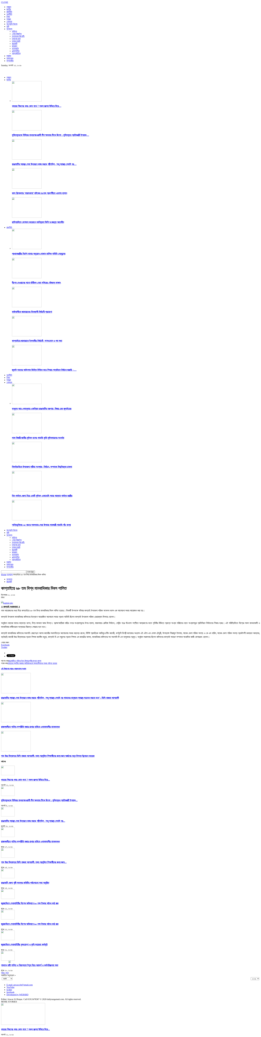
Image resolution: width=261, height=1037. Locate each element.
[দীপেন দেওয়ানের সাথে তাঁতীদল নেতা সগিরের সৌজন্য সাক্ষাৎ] (27, 277)
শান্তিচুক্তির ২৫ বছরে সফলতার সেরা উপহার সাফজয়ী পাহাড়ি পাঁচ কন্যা (41, 524)
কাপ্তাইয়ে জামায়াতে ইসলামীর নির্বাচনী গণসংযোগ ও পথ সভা (37, 340)
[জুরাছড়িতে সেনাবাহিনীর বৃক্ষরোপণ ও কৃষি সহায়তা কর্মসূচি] (8, 939)
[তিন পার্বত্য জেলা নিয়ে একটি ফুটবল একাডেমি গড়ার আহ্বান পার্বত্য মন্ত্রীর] (27, 490)
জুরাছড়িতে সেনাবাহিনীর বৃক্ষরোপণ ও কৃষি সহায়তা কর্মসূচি (24, 944)
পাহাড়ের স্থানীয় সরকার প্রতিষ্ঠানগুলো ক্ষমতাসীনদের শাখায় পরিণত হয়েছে (32, 663)
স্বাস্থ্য (9, 19)
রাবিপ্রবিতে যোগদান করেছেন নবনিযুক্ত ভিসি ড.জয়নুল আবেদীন (38, 222)
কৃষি (8, 26)
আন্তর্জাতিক (16, 53)
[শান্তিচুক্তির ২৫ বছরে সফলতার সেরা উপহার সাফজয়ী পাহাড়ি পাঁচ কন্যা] (27, 519)
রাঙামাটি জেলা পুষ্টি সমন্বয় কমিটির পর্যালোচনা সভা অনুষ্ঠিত (25, 882)
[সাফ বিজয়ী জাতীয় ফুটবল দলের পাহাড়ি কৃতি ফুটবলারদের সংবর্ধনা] (27, 432)
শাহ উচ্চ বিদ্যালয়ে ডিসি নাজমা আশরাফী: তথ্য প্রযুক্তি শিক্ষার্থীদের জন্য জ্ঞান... (34, 862)
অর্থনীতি (9, 14)
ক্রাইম (9, 56)
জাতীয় (9, 9)
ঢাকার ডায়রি (16, 41)
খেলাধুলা (9, 21)
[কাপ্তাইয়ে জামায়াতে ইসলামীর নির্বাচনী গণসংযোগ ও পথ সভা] (27, 335)
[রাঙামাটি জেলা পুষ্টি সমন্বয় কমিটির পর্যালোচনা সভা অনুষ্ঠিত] (8, 877)
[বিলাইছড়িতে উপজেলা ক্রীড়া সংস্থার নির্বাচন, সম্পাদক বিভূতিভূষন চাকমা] (27, 461)
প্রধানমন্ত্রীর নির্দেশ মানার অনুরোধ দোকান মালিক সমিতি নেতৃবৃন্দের (38, 253)
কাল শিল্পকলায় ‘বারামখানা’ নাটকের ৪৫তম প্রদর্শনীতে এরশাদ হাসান (39, 193)
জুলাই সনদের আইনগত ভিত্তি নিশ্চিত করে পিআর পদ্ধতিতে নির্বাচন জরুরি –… (44, 369)
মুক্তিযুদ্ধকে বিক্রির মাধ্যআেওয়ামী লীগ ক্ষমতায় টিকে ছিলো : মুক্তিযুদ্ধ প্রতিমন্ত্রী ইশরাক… (50, 135)
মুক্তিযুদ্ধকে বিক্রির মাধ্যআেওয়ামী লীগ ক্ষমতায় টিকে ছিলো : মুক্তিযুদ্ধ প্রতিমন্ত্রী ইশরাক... (39, 800)
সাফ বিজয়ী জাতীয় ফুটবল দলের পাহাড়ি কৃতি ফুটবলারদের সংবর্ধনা (38, 437)
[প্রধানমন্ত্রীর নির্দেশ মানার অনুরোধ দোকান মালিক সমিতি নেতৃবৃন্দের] (27, 248)
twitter (9, 990)
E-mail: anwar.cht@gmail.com (20, 985)
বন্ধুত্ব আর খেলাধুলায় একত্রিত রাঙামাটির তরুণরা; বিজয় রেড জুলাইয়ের (41, 408)
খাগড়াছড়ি (15, 48)
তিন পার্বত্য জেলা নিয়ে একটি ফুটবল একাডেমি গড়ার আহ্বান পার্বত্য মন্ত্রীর (42, 495)
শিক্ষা (8, 17)
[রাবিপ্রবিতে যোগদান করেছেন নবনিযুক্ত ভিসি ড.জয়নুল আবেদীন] (27, 217)
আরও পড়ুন (5, 973)
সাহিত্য (14, 31)
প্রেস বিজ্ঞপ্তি (17, 34)
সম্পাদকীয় (10, 61)
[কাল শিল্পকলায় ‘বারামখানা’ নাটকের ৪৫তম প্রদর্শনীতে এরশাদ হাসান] (27, 188)
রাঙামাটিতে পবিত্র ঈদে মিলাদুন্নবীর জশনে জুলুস (25, 661)
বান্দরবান (14, 46)
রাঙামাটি (14, 43)
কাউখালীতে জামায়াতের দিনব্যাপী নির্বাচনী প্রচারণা (32, 311)
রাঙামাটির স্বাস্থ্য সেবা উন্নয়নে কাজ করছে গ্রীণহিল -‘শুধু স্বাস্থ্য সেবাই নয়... (33, 821)
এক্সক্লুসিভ (15, 51)
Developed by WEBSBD (17, 994)
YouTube (10, 987)
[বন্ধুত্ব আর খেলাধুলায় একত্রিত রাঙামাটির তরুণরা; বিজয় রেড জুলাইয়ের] (27, 403)
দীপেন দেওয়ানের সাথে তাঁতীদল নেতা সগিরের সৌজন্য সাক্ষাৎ (36, 282)
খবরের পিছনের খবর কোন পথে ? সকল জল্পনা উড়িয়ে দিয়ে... (25, 779)
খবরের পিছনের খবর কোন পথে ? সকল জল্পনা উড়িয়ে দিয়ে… (36, 106)
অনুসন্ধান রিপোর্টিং (18, 36)
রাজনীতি (9, 12)
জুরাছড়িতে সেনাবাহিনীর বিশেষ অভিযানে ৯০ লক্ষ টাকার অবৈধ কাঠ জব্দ (29, 903)
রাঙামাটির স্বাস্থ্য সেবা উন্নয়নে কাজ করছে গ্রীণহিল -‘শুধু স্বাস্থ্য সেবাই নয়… (44, 164)
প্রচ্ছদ (9, 7)
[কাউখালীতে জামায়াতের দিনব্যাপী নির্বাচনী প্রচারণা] (27, 306)
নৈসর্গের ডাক (16, 39)
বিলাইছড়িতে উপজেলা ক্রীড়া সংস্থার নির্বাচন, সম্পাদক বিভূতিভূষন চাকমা (42, 466)
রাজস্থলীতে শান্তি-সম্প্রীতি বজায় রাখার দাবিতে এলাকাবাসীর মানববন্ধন (30, 726)
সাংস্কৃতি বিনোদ (12, 24)
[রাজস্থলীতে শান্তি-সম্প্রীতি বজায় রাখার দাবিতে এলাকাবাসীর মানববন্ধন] (16, 721)
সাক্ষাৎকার (10, 58)
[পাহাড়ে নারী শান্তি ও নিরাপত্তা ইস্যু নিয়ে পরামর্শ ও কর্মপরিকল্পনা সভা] (8, 960)
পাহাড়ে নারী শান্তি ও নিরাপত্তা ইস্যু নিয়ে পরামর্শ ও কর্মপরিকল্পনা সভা (29, 965)
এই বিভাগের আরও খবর (9, 669)
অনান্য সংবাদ (21, 669)
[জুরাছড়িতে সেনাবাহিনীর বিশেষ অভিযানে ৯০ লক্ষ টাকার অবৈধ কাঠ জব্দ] (8, 898)
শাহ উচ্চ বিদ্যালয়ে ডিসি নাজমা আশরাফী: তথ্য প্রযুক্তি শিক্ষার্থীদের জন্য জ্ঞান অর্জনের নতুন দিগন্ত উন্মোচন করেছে (48, 756)
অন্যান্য (9, 29)
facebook (10, 992)
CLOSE (4, 2)
